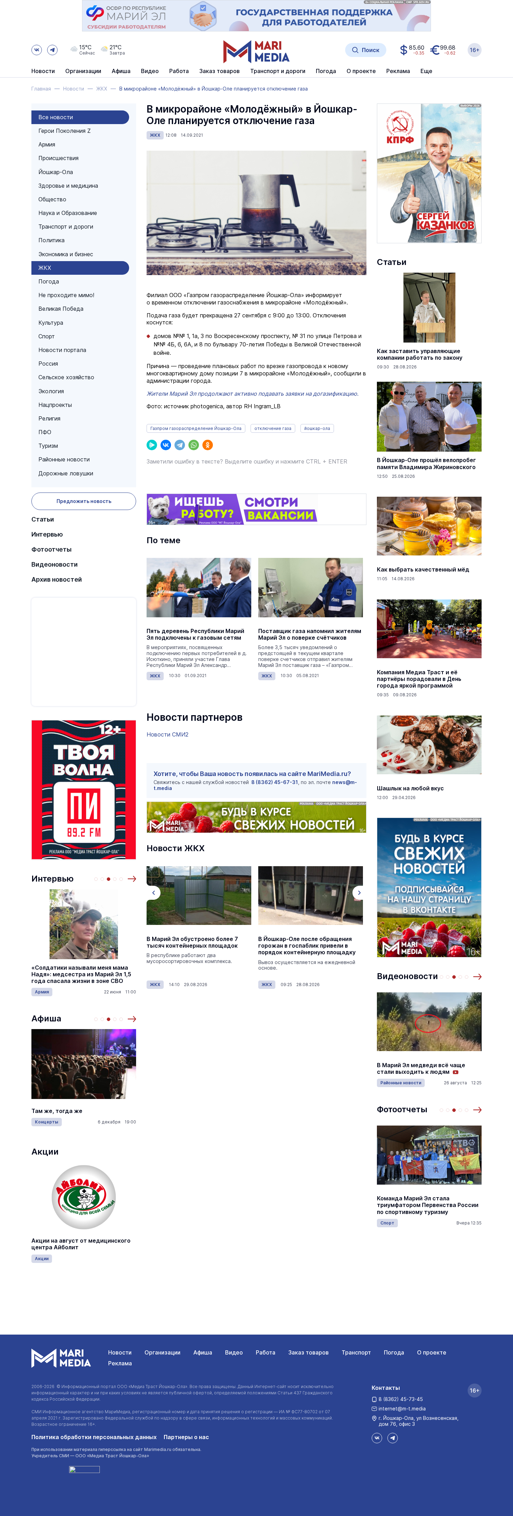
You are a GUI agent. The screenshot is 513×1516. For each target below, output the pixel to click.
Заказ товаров (308, 1352)
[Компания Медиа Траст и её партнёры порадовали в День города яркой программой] (429, 629)
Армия (46, 144)
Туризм (48, 445)
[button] (132, 879)
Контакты (386, 1387)
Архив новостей (56, 579)
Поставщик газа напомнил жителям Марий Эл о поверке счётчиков (309, 634)
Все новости (55, 117)
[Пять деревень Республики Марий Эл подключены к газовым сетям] (199, 588)
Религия (49, 418)
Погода (48, 281)
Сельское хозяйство (66, 377)
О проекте (431, 1352)
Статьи (42, 519)
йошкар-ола (317, 428)
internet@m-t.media (402, 1408)
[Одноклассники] (207, 445)
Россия (48, 363)
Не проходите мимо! (66, 295)
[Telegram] (179, 445)
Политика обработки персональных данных (94, 1437)
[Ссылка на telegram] (52, 50)
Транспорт (356, 1352)
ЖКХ (44, 267)
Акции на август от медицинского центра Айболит (81, 1244)
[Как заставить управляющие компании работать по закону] (429, 308)
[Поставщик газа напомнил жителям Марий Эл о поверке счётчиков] (310, 588)
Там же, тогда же (56, 1111)
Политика (51, 240)
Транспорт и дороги (65, 226)
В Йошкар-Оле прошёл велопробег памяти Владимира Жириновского (426, 463)
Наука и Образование (67, 212)
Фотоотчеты (51, 549)
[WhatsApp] (193, 445)
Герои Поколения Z (64, 130)
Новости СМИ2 (167, 734)
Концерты (46, 1122)
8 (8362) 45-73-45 (401, 1399)
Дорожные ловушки (65, 473)
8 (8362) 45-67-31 (274, 782)
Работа (179, 71)
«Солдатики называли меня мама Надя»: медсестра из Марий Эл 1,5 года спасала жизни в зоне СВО (81, 974)
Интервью (47, 534)
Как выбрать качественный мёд (423, 569)
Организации (162, 1352)
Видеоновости (54, 564)
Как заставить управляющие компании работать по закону (419, 354)
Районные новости (64, 459)
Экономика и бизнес (65, 254)
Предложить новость (84, 501)
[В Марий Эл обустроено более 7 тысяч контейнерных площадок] (199, 896)
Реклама (120, 1363)
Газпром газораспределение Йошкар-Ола (195, 428)
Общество (52, 199)
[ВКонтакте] (166, 445)
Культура (50, 322)
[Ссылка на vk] (36, 50)
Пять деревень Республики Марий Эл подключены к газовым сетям (195, 634)
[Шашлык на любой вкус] (429, 745)
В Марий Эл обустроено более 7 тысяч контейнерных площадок (192, 942)
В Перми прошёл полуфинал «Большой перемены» (416, 1068)
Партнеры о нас (186, 1437)
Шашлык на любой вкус (410, 788)
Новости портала (62, 349)
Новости (43, 71)
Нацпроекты (55, 404)
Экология (51, 391)
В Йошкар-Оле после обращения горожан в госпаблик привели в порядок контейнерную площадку (307, 946)
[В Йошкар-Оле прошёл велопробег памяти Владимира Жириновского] (429, 417)
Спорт (46, 336)
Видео (150, 71)
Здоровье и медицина (68, 185)
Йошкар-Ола (55, 171)
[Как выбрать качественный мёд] (429, 526)
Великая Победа (60, 308)
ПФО (44, 432)
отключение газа (272, 428)
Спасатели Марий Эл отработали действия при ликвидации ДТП (425, 1205)
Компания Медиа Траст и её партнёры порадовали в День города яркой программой (419, 679)
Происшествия (58, 158)
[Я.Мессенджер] (152, 445)
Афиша (46, 1018)
